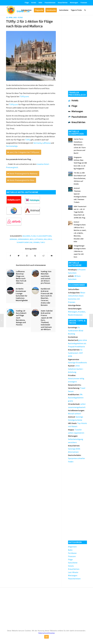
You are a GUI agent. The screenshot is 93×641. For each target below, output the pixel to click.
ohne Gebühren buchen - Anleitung (76, 368)
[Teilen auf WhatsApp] (27, 255)
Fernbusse (72, 553)
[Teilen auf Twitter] (19, 255)
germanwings (23, 239)
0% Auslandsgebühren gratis (75, 397)
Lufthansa (46, 143)
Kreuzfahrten (62, 3)
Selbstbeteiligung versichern (75, 439)
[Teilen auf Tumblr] (35, 255)
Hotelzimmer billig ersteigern (76, 378)
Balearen (26, 236)
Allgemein (72, 546)
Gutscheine (72, 562)
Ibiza (31, 239)
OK (46, 637)
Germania (37, 143)
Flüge (27, 3)
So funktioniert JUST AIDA (75, 352)
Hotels (33, 3)
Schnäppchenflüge (24, 242)
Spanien (36, 242)
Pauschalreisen (50, 3)
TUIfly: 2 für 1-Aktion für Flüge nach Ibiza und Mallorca (29, 23)
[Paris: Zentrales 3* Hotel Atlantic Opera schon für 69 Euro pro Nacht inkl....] (2, 320)
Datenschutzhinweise (46, 633)
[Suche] (85, 10)
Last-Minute (73, 572)
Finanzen (84, 3)
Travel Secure (76, 388)
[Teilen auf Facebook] (10, 255)
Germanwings (12, 146)
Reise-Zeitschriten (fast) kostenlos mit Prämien (77, 295)
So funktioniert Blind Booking (75, 330)
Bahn (40, 3)
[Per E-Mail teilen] (52, 255)
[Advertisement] (77, 52)
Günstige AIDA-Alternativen (74, 448)
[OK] (90, 634)
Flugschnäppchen (44, 236)
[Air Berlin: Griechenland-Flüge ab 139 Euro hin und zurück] (91, 320)
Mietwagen (74, 3)
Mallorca (48, 239)
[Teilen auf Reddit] (43, 255)
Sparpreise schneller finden (76, 458)
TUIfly (27, 139)
